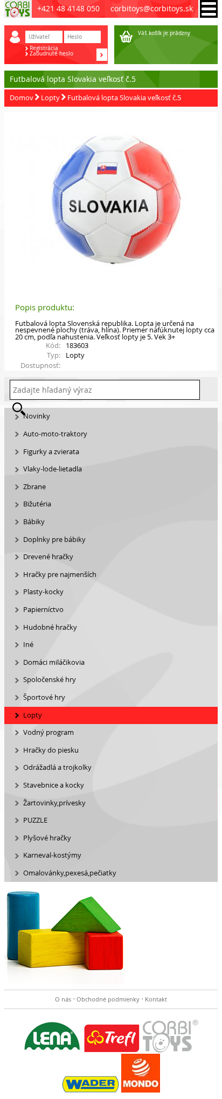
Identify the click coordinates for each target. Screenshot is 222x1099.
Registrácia (44, 48)
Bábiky (34, 521)
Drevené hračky (48, 556)
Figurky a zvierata (51, 451)
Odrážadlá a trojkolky (57, 767)
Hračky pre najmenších (59, 574)
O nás (63, 999)
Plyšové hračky (47, 838)
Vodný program (48, 732)
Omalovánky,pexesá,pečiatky (69, 873)
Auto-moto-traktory (55, 434)
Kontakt (156, 999)
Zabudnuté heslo (51, 54)
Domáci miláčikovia (54, 662)
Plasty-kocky (43, 591)
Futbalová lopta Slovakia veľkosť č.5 (124, 97)
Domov (21, 97)
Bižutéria (37, 504)
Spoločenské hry (49, 679)
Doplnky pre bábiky (54, 539)
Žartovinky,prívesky (54, 803)
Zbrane (34, 486)
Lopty (50, 97)
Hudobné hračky (50, 627)
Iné (28, 644)
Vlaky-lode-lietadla (52, 469)
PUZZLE (35, 820)
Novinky (36, 416)
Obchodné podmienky (108, 999)
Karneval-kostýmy (52, 855)
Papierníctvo (43, 609)
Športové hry (44, 697)
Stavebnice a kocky (53, 785)
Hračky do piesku (51, 750)
